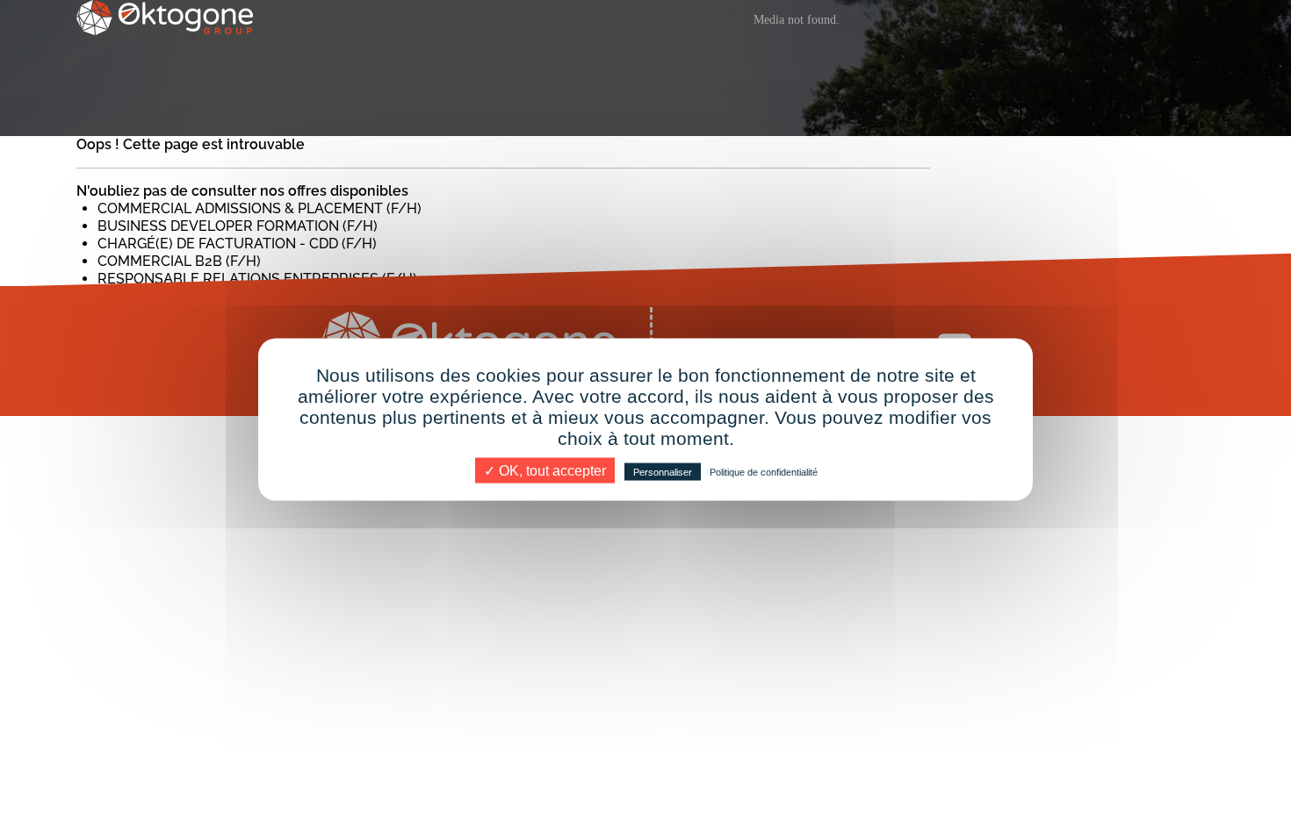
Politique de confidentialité (764, 472)
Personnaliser (662, 472)
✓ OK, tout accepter (545, 470)
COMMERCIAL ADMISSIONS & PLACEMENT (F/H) (259, 208)
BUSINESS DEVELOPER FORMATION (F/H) (237, 226)
